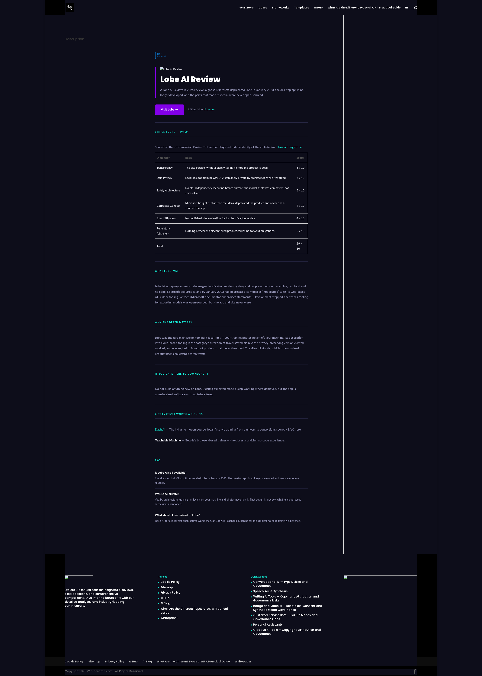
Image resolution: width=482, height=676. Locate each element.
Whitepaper (169, 618)
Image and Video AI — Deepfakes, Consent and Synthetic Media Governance (287, 608)
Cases (263, 7)
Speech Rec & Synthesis (270, 591)
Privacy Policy (170, 592)
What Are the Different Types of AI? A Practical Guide (364, 7)
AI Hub (318, 7)
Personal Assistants (268, 624)
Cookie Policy (170, 582)
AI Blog (165, 603)
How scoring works (289, 147)
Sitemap (166, 587)
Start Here (246, 7)
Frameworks (280, 7)
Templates (301, 7)
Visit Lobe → (169, 109)
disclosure (209, 109)
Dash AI (160, 429)
